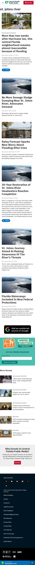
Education (16, 416)
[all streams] (32, 563)
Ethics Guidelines (8, 510)
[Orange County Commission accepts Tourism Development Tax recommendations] (6, 406)
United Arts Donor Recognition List (13, 537)
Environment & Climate (9, 33)
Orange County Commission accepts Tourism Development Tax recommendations (23, 407)
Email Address (6, 356)
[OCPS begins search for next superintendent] (6, 433)
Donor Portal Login (9, 533)
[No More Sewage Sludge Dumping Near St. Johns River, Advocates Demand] (16, 86)
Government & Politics (20, 376)
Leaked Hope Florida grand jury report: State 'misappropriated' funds (22, 381)
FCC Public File (8, 530)
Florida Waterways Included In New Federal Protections (17, 299)
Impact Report (8, 541)
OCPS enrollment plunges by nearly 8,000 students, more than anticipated (24, 421)
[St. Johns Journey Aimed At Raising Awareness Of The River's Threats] (16, 236)
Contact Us (7, 503)
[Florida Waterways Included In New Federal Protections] (16, 284)
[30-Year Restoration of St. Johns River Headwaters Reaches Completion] (16, 173)
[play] (3, 563)
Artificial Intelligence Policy (11, 514)
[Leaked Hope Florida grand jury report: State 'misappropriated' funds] (6, 379)
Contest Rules (7, 526)
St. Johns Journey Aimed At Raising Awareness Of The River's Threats (13, 252)
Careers (6, 499)
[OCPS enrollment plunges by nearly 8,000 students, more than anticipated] (6, 420)
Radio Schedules (8, 495)
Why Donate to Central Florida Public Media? (17, 450)
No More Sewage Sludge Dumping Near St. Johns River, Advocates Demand (17, 102)
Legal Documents (8, 507)
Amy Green (5, 55)
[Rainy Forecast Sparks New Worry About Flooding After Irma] (16, 130)
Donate (29, 2)
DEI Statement (8, 518)
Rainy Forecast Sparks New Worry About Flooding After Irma (16, 145)
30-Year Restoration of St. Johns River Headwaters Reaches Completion (16, 189)
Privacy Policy (7, 522)
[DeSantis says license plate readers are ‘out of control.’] (6, 393)
